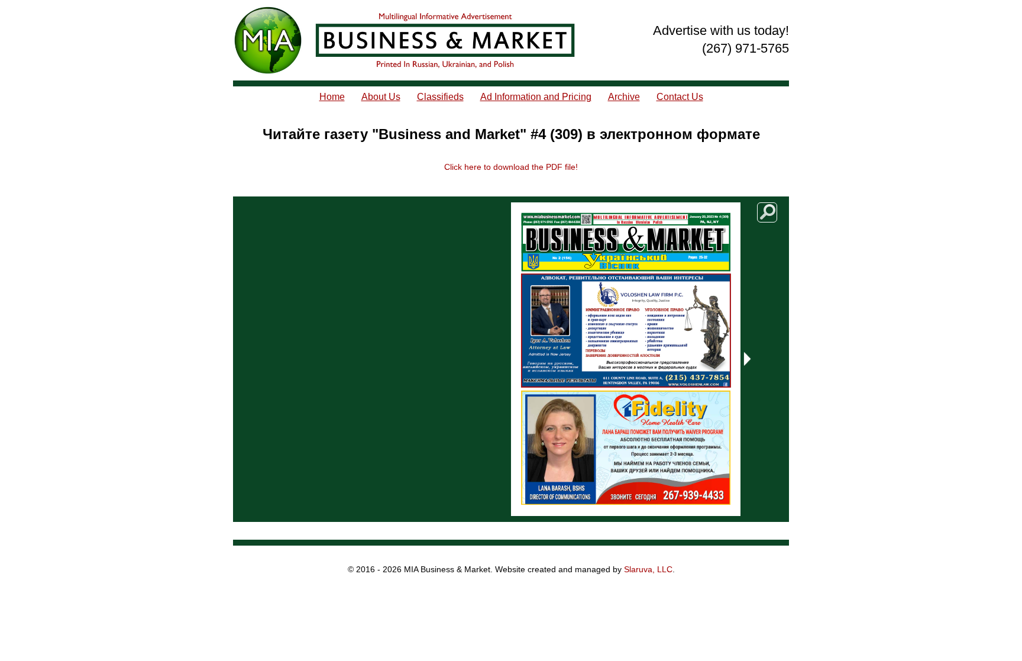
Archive (624, 97)
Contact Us (679, 97)
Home (332, 97)
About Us (380, 97)
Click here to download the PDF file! (511, 167)
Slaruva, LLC (648, 569)
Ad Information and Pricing (535, 97)
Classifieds (440, 97)
